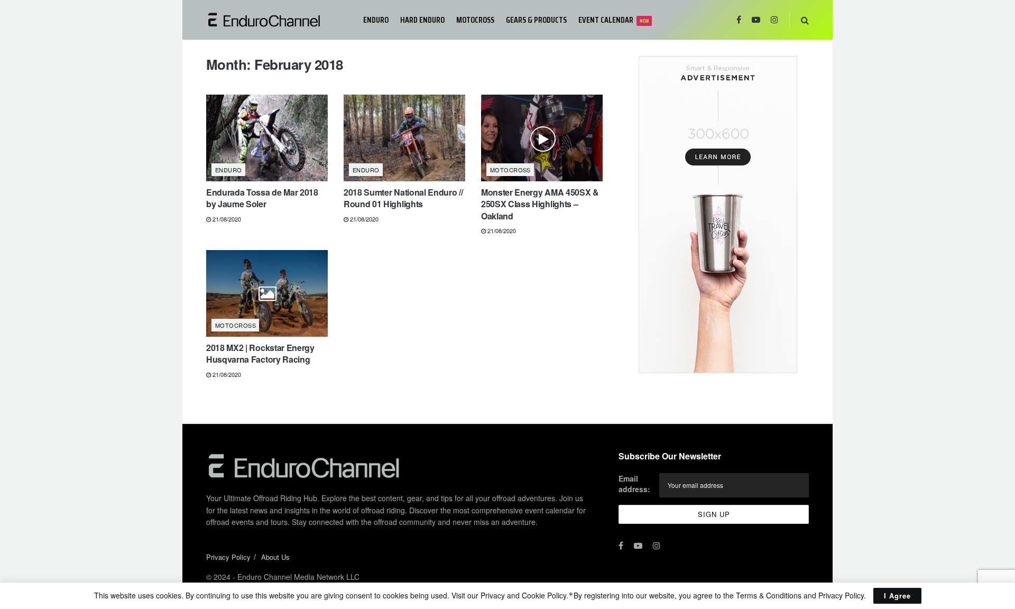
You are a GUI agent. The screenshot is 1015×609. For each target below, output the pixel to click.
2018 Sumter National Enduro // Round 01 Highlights (403, 198)
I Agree (897, 595)
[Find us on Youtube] (756, 20)
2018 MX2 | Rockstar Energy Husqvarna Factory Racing (260, 353)
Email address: (634, 483)
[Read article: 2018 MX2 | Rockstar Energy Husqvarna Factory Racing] (267, 293)
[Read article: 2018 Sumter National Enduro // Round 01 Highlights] (404, 138)
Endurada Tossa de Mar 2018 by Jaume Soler (262, 198)
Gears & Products (536, 19)
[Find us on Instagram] (774, 20)
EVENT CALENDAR (613, 19)
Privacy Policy (228, 557)
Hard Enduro (422, 19)
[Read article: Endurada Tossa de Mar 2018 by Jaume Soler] (267, 138)
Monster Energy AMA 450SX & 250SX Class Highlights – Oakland (540, 204)
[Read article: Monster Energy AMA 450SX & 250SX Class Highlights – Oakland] (542, 138)
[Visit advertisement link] (717, 214)
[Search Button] (805, 20)
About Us (275, 557)
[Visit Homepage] (277, 20)
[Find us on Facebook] (738, 20)
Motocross (475, 19)
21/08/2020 (226, 219)
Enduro (376, 19)
